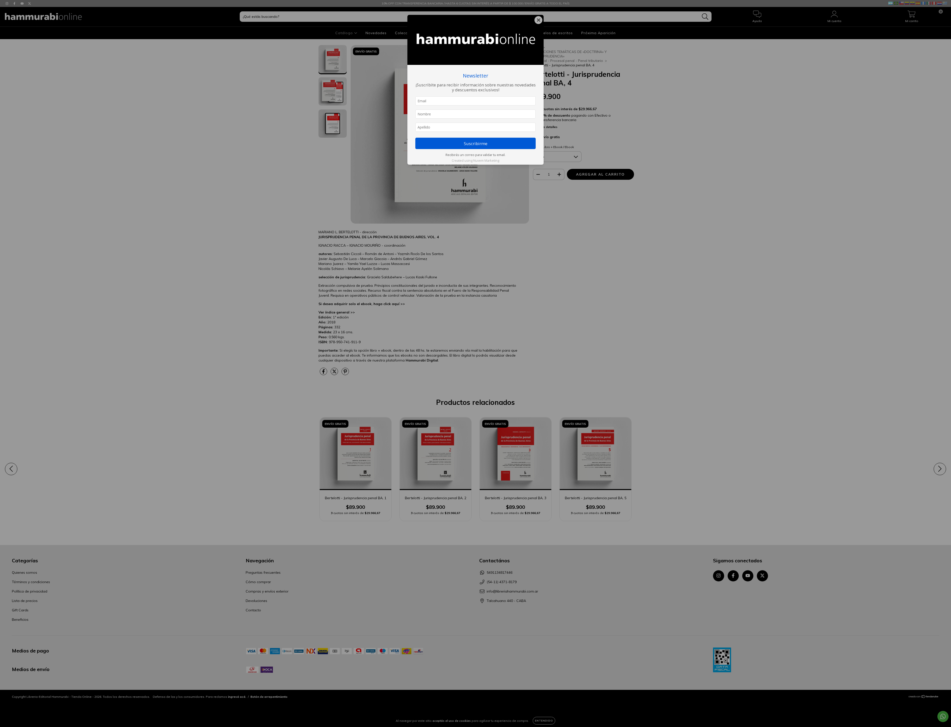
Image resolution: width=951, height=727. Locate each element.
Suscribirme (475, 143)
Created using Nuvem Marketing (475, 160)
